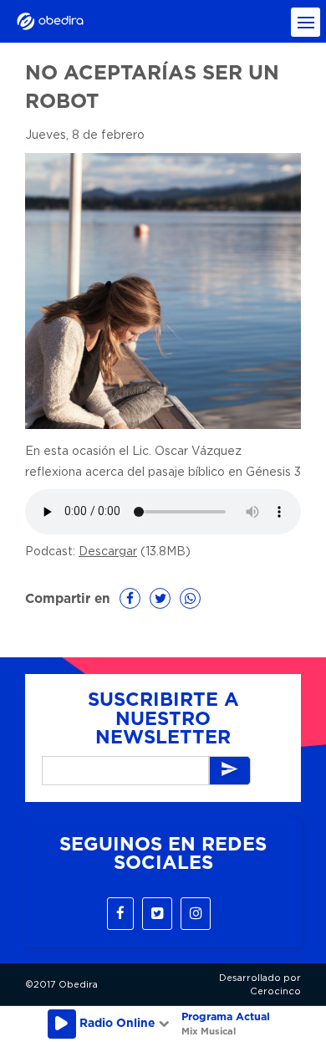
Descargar (108, 552)
